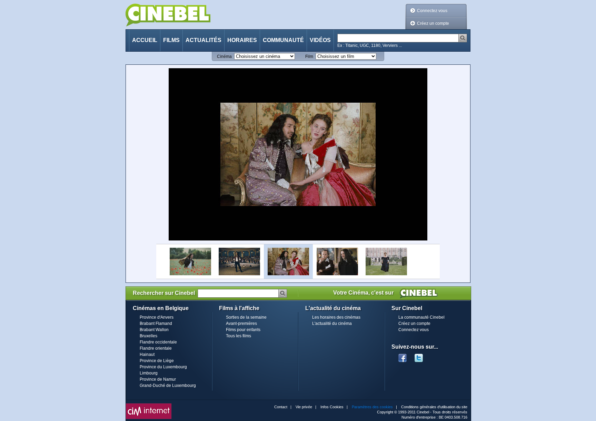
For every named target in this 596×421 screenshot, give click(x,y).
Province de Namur (158, 379)
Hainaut (147, 354)
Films (171, 40)
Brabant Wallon (154, 329)
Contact (280, 407)
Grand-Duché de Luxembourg (168, 385)
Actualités (203, 40)
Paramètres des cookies (372, 407)
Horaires (242, 40)
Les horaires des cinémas (336, 317)
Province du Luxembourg (163, 366)
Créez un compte (433, 23)
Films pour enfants (243, 329)
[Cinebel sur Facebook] (402, 355)
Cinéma (224, 56)
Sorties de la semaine (246, 317)
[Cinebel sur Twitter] (422, 355)
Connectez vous (432, 10)
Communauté (283, 40)
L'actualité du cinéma (332, 323)
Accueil (144, 40)
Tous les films (238, 335)
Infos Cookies (332, 407)
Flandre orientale (156, 348)
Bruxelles (148, 335)
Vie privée (304, 407)
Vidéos (320, 40)
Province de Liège (157, 360)
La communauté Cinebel (421, 317)
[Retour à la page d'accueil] (168, 15)
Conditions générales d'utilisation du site (434, 407)
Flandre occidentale (158, 342)
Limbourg (149, 373)
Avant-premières (241, 323)
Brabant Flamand (156, 323)
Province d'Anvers (156, 317)
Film (309, 56)
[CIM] (148, 405)
